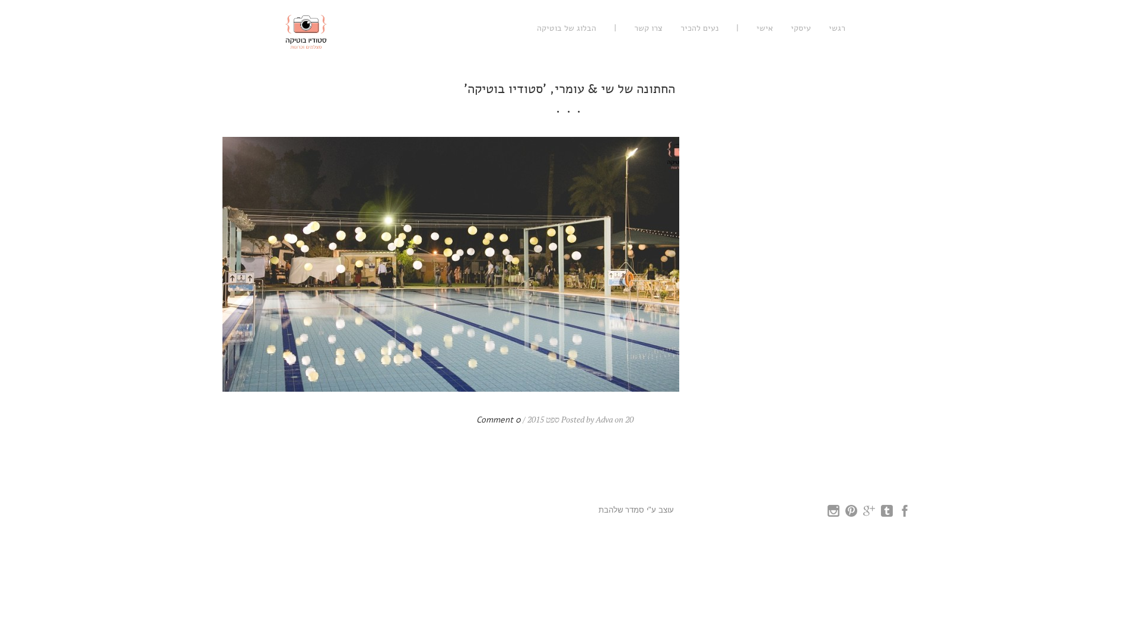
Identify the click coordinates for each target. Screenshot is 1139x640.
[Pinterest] (851, 513)
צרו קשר (648, 28)
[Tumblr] (887, 513)
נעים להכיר (699, 28)
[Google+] (869, 513)
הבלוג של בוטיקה (566, 28)
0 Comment (498, 419)
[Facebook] (905, 513)
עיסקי (801, 28)
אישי (764, 28)
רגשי (837, 28)
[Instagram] (833, 513)
